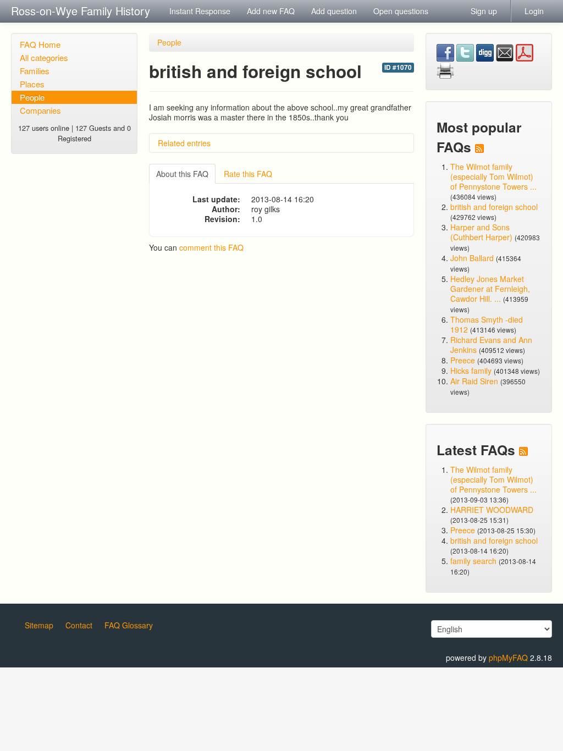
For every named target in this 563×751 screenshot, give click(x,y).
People (32, 97)
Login (534, 10)
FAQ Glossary (128, 625)
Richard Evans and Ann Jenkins (491, 344)
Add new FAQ (271, 10)
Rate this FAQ (248, 173)
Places (32, 84)
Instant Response (199, 10)
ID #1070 (398, 67)
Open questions (400, 10)
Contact (78, 625)
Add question (334, 10)
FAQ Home (40, 44)
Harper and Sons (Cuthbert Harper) (481, 232)
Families (34, 70)
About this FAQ (182, 173)
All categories (44, 57)
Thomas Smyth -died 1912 (486, 324)
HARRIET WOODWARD (491, 509)
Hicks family (472, 370)
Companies (40, 110)
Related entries (184, 142)
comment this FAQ (211, 247)
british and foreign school (494, 206)
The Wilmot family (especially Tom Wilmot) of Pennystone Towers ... (493, 176)
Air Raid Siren (474, 380)
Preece (462, 360)
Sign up (484, 10)
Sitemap (39, 625)
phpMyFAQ (508, 657)
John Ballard (472, 257)
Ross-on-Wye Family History (80, 11)
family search (474, 560)
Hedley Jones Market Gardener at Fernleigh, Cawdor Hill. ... (490, 288)
